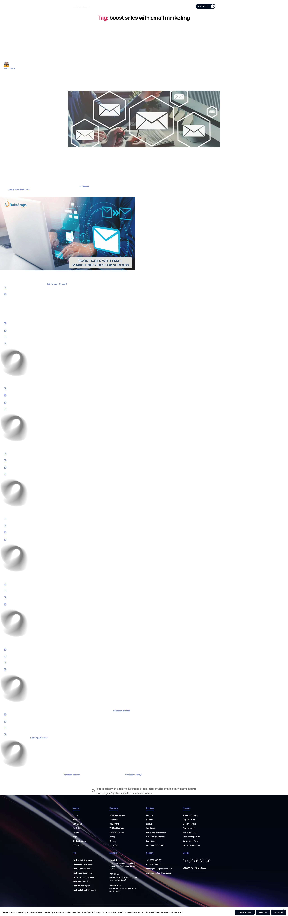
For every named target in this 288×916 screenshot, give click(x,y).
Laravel (149, 824)
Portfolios (160, 6)
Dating (112, 837)
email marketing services (169, 788)
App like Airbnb (189, 828)
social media (144, 793)
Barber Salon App (190, 832)
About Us (102, 6)
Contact (183, 6)
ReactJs (149, 815)
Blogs (172, 6)
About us (76, 820)
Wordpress (150, 828)
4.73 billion (84, 186)
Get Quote (203, 6)
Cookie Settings (244, 912)
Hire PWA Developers (81, 886)
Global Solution (79, 845)
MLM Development (117, 815)
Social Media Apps (116, 832)
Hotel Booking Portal (191, 837)
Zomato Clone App (190, 815)
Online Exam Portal (190, 841)
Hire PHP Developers (81, 881)
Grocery (112, 841)
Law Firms (113, 820)
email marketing (145, 788)
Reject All (263, 912)
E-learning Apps (189, 824)
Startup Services (79, 841)
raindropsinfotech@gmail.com (158, 873)
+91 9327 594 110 (153, 864)
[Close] (283, 909)
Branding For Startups (155, 845)
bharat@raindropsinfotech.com (159, 869)
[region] (144, 911)
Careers (76, 832)
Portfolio (76, 828)
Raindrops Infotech (121, 711)
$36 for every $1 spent (57, 284)
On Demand (114, 824)
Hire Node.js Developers (82, 864)
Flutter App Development (156, 832)
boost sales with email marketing (116, 788)
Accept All (279, 912)
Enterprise (113, 845)
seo (134, 793)
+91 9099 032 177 (153, 860)
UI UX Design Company (155, 837)
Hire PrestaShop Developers (84, 890)
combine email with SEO (18, 189)
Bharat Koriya (9, 68)
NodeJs (149, 820)
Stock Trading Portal (191, 845)
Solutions (143, 6)
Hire (129, 6)
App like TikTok (189, 820)
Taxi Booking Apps (116, 828)
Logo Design (151, 841)
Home (75, 815)
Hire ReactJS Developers (83, 860)
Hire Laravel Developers (82, 873)
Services (116, 6)
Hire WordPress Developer (83, 877)
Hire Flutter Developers (82, 869)
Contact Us (77, 824)
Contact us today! (133, 775)
